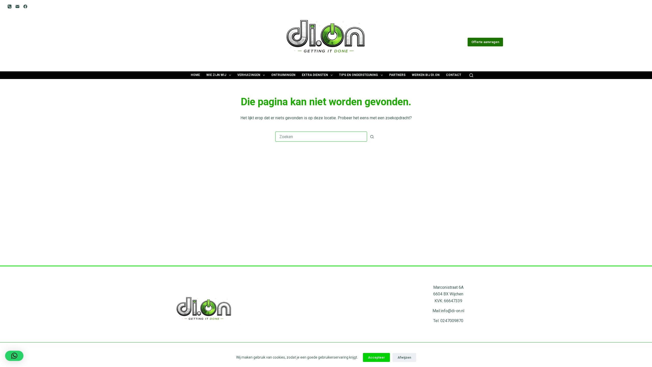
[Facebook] (25, 6)
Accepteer (376, 357)
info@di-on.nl (452, 310)
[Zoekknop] (372, 136)
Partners (397, 75)
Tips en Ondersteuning (358, 75)
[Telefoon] (9, 6)
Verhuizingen (248, 75)
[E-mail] (17, 6)
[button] (14, 356)
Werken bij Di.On (426, 75)
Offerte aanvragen (485, 42)
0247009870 (451, 320)
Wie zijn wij (216, 75)
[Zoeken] (471, 75)
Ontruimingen (283, 75)
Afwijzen (404, 357)
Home (195, 75)
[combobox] (321, 137)
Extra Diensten (315, 75)
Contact (453, 75)
